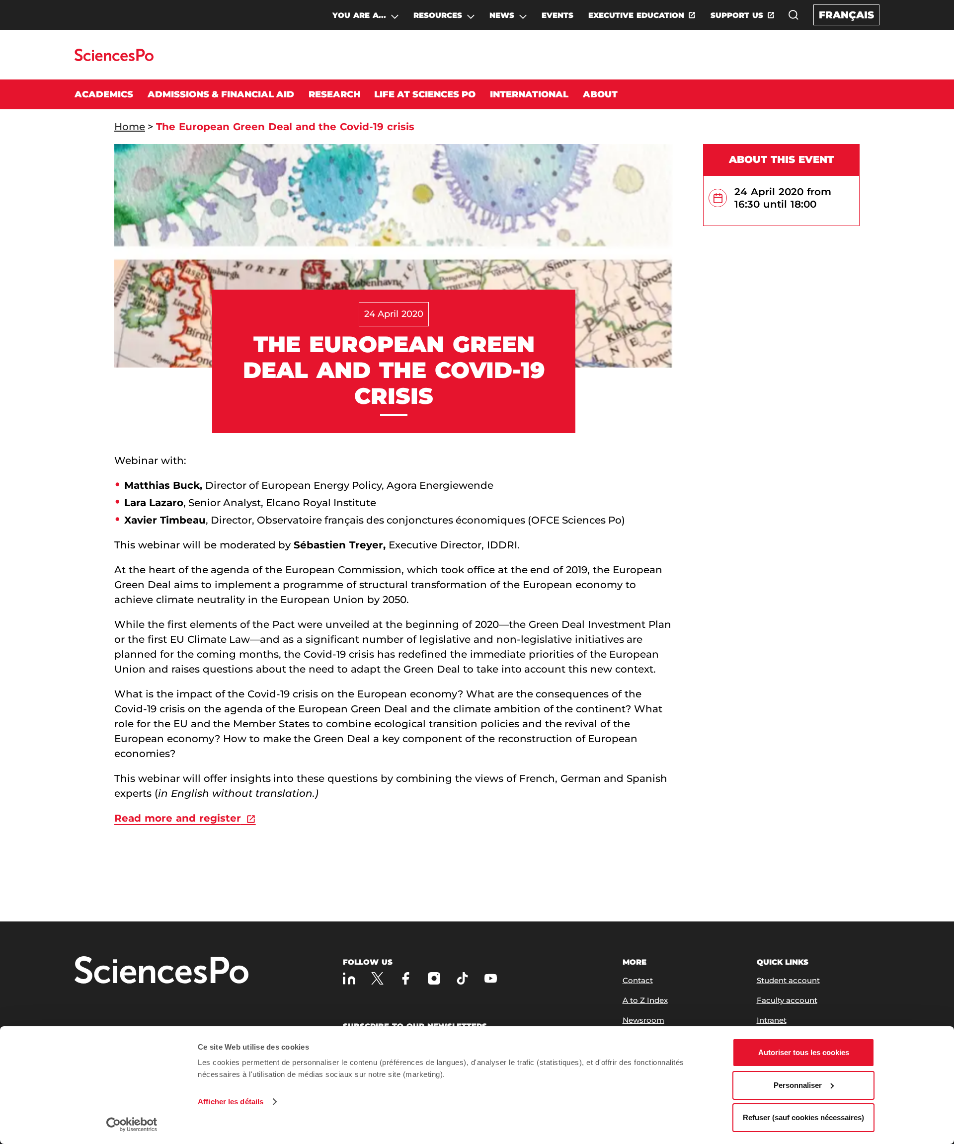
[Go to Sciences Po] (114, 58)
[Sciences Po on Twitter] (377, 978)
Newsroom (643, 1020)
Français (846, 15)
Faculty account (787, 1000)
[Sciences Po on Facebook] (405, 978)
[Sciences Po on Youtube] (490, 978)
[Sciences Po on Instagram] (434, 978)
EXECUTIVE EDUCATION (636, 15)
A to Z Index (645, 1000)
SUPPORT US (737, 15)
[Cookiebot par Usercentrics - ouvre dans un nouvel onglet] (131, 1124)
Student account (788, 980)
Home (129, 127)
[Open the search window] (793, 15)
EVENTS (557, 15)
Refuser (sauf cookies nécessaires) (803, 1117)
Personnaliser (798, 1085)
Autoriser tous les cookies (803, 1052)
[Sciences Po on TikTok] (462, 978)
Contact (638, 980)
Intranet (772, 1020)
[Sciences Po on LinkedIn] (349, 978)
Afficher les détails (230, 1101)
